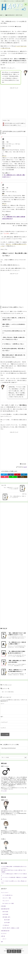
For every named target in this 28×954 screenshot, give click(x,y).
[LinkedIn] (24, 474)
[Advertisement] (14, 103)
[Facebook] (10, 474)
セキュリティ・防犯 (7, 897)
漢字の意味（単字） (7, 917)
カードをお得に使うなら (8, 895)
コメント (2, 703)
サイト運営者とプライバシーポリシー (8, 1)
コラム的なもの (6, 925)
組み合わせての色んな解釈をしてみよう (13, 125)
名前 (2, 716)
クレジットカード (4, 892)
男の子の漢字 (7, 919)
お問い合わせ (18, 1)
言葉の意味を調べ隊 (5, 930)
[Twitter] (4, 474)
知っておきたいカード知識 (8, 903)
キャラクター (4, 933)
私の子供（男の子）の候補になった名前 (11, 928)
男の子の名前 (19, 15)
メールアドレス (4, 722)
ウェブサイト (3, 727)
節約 (2, 941)
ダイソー (4, 938)
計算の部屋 (3, 906)
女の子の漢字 (7, 922)
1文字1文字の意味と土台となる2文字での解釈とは (15, 123)
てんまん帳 (4, 790)
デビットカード (6, 900)
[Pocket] (5, 477)
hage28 (25, 467)
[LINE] (13, 477)
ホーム (3, 15)
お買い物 (3, 936)
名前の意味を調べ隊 (10, 15)
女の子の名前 (5, 914)
